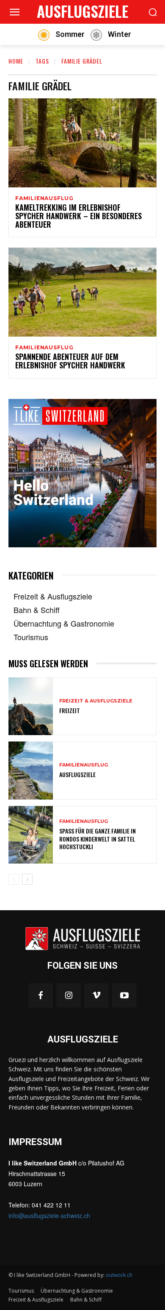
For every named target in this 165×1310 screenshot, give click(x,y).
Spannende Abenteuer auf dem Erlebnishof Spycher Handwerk (70, 361)
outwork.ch (119, 1275)
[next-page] (27, 879)
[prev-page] (13, 879)
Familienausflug (44, 198)
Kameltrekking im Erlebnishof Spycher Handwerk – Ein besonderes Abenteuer (78, 216)
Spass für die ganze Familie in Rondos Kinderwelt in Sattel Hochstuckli (97, 838)
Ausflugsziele (77, 774)
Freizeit (69, 710)
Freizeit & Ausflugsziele (95, 701)
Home (15, 60)
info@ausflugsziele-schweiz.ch (49, 1215)
